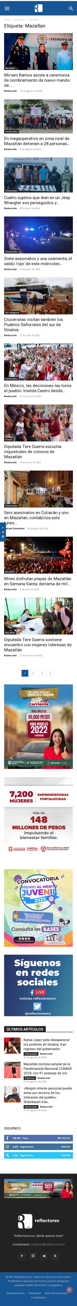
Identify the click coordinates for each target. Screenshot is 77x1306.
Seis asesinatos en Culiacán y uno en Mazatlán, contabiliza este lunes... (36, 517)
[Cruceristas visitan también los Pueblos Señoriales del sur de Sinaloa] (38, 295)
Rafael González (14, 528)
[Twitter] (55, 1256)
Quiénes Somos (15, 1293)
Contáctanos (38, 1297)
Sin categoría (12, 312)
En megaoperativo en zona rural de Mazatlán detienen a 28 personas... (37, 141)
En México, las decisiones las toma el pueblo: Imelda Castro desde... (37, 388)
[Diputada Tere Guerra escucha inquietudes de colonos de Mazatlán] (38, 422)
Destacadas (11, 131)
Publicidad (34, 1293)
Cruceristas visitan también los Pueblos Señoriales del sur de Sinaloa (33, 324)
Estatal (8, 439)
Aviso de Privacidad (56, 1293)
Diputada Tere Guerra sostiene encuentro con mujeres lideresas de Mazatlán (38, 644)
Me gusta (63, 1138)
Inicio (7, 19)
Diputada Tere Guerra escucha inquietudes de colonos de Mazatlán (32, 451)
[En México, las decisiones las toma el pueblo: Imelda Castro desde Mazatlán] (38, 362)
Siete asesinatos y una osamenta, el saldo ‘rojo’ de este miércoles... (38, 261)
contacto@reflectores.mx (48, 1244)
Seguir (65, 1146)
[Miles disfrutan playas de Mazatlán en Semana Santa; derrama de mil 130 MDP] (38, 555)
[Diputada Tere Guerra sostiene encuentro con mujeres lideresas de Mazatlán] (38, 616)
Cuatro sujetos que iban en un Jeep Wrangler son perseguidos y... (37, 200)
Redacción (10, 90)
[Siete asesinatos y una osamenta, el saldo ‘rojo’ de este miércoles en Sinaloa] (38, 235)
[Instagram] (33, 1256)
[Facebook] (22, 1256)
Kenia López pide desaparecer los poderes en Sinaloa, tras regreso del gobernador (47, 1044)
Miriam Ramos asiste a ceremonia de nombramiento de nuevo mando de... (37, 80)
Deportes (30, 1078)
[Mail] (44, 1256)
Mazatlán (10, 68)
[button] (7, 8)
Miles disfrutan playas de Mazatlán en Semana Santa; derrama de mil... (37, 581)
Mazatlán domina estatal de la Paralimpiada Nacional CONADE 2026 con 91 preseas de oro (48, 1068)
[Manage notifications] (69, 1290)
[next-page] (50, 673)
